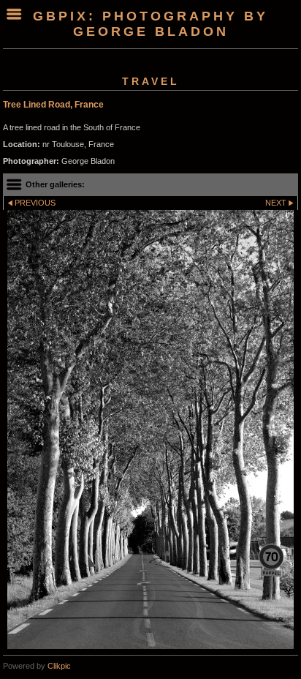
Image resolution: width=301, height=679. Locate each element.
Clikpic (59, 665)
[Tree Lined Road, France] (150, 429)
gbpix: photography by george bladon (150, 24)
